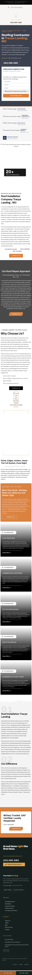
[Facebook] (4, 950)
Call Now (9, 973)
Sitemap (26, 964)
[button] (16, 16)
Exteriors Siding (10, 609)
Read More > (6, 552)
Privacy (15, 964)
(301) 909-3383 (16, 22)
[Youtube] (7, 950)
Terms (21, 964)
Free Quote (25, 973)
